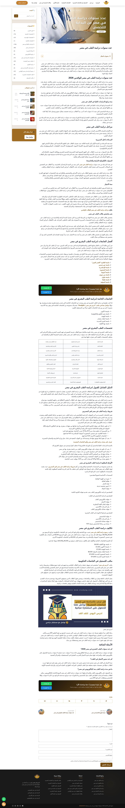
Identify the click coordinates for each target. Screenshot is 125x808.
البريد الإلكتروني (108, 749)
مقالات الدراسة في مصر (45, 3)
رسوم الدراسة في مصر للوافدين (26, 71)
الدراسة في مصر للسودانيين (34, 792)
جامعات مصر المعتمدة (28, 61)
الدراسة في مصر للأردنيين (34, 795)
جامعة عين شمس (104, 265)
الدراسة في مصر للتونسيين (25, 119)
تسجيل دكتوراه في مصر (77, 783)
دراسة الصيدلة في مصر (99, 794)
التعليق (110, 729)
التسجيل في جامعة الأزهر (55, 794)
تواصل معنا (34, 3)
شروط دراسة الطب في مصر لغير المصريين (61, 467)
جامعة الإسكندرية (104, 267)
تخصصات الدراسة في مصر (27, 57)
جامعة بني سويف (104, 275)
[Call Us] (4, 804)
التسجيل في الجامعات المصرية (80, 3)
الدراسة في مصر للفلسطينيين (33, 798)
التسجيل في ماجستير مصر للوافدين (74, 780)
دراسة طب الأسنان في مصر (27, 68)
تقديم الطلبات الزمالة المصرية (76, 785)
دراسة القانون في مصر (99, 785)
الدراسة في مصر (30, 47)
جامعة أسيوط (105, 272)
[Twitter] (94, 701)
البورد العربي (31, 30)
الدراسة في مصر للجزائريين (25, 113)
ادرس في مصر (103, 565)
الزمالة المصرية (30, 51)
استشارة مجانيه (22, 3)
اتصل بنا (45, 292)
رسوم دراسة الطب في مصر (99, 532)
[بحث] (16, 15)
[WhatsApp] (57, 701)
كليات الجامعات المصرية (28, 74)
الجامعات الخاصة (30, 41)
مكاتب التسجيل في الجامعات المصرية (53, 780)
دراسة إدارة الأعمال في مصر (97, 788)
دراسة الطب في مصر (86, 164)
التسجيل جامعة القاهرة (56, 785)
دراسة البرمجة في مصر (25, 100)
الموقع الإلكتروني (109, 755)
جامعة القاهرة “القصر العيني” (100, 262)
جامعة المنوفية (105, 282)
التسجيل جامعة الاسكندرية (55, 791)
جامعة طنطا (105, 280)
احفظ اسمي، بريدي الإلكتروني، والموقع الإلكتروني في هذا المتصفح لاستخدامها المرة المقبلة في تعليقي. (90, 761)
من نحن (91, 3)
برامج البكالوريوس (29, 54)
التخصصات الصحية (29, 34)
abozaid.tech (82, 805)
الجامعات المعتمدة (66, 3)
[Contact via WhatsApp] (4, 799)
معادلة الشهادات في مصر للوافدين (75, 791)
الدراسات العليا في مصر (28, 44)
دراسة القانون (30, 64)
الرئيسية (98, 3)
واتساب (45, 288)
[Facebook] (106, 701)
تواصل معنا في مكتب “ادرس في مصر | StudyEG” (93, 305)
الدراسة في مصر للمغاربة (25, 106)
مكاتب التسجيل (30, 78)
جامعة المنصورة (104, 270)
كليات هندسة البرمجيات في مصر (24, 94)
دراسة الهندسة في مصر (99, 783)
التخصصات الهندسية (29, 37)
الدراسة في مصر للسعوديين (34, 790)
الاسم (110, 743)
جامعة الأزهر (56, 3)
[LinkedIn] (69, 701)
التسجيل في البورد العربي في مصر (75, 788)
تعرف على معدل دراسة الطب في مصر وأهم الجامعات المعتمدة (92, 442)
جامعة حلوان (105, 277)
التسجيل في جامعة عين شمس (54, 788)
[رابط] (81, 701)
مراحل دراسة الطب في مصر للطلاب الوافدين (95, 210)
